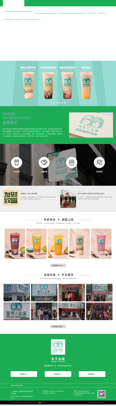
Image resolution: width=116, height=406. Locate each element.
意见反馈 (12, 50)
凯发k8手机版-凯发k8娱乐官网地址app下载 (13, 2)
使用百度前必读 (7, 50)
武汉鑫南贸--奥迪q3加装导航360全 (8, 24)
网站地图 (2, 405)
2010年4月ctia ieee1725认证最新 (8, 32)
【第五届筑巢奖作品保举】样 (7, 29)
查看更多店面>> (58, 326)
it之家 (1, 7)
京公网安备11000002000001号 (6, 52)
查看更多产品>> (58, 265)
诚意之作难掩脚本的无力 (6, 37)
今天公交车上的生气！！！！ (7, 40)
